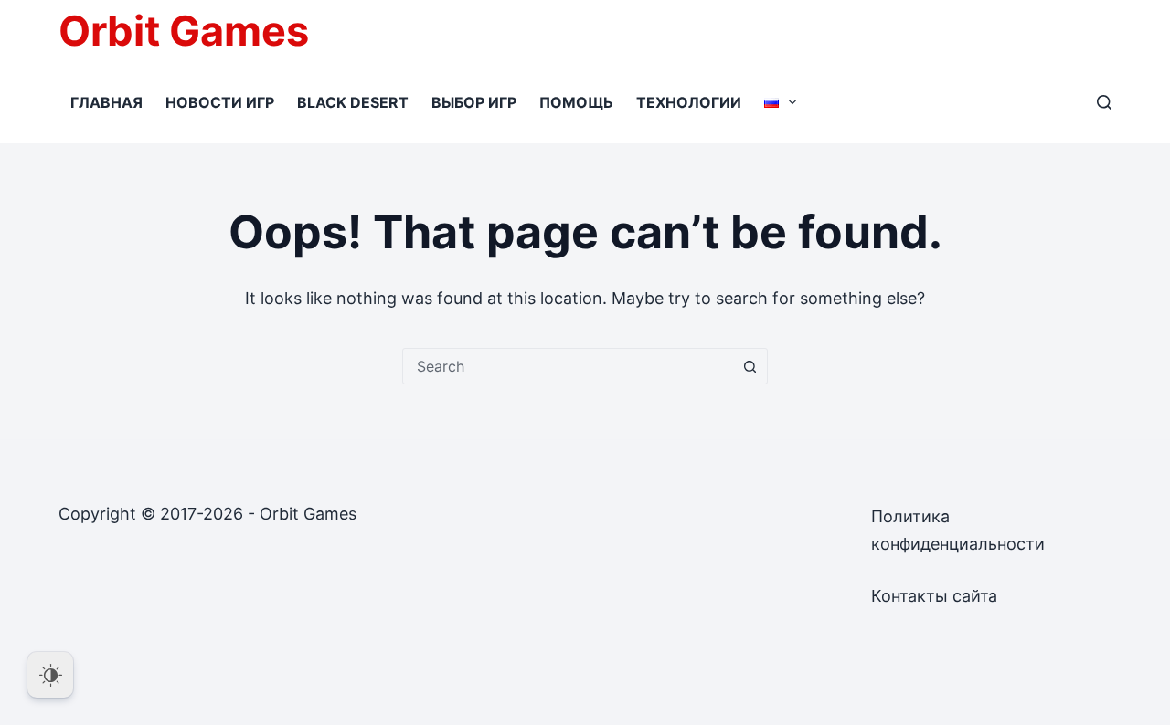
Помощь (576, 102)
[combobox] (567, 366)
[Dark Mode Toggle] (50, 675)
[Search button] (749, 366)
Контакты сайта (934, 595)
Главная (106, 102)
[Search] (1104, 102)
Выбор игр (473, 102)
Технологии (688, 102)
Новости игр (219, 102)
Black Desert (353, 102)
